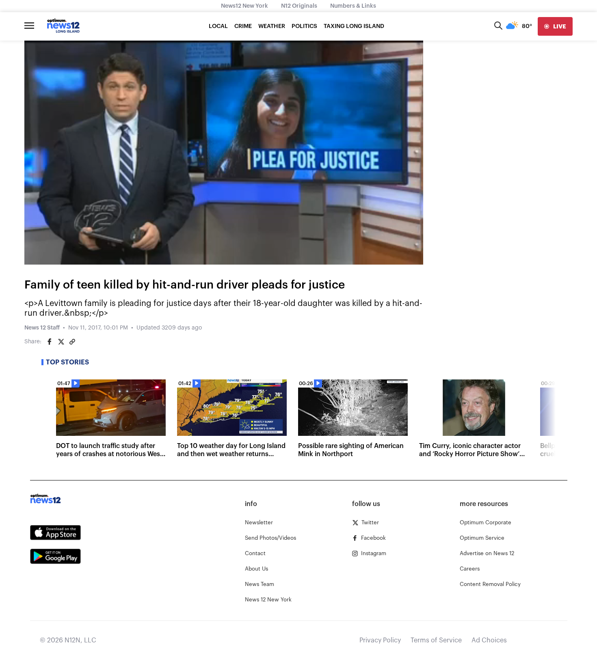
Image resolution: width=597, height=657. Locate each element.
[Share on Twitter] (61, 341)
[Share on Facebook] (49, 341)
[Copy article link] (72, 341)
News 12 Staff (42, 328)
